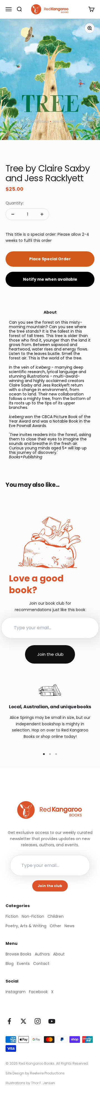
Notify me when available (50, 279)
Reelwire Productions (47, 1073)
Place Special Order (50, 259)
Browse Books (18, 954)
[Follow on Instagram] (37, 1021)
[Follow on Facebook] (9, 1021)
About (59, 954)
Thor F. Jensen (43, 1083)
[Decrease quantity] (13, 214)
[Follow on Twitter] (23, 1021)
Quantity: (15, 203)
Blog (10, 963)
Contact (41, 963)
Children (56, 916)
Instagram (16, 992)
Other (55, 926)
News (69, 926)
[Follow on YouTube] (52, 1021)
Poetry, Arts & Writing (26, 926)
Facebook (38, 992)
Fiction (12, 916)
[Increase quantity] (42, 214)
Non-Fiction (33, 916)
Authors (42, 954)
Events (23, 963)
